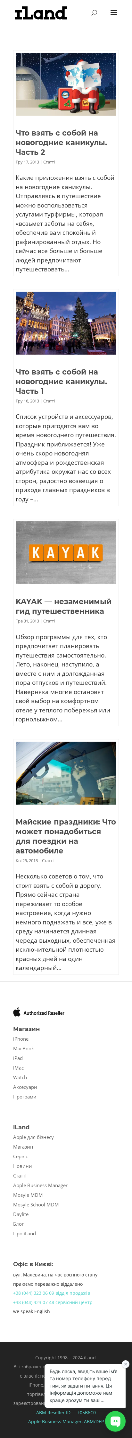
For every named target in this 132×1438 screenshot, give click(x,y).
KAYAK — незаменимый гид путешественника (63, 606)
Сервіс (20, 1156)
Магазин (23, 1146)
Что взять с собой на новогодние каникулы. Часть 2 (61, 142)
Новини (22, 1166)
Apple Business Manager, (56, 1421)
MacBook (23, 1048)
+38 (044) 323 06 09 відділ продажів (51, 1293)
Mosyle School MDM (36, 1204)
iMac (18, 1067)
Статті (49, 162)
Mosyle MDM (28, 1195)
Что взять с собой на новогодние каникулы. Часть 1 (61, 381)
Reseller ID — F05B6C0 (71, 1412)
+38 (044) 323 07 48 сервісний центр (53, 1302)
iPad (18, 1058)
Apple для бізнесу (33, 1137)
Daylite (21, 1214)
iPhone (21, 1039)
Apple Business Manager (40, 1185)
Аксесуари (25, 1087)
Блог (18, 1224)
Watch (20, 1077)
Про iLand (24, 1233)
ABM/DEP (94, 1421)
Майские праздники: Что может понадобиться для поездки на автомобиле (66, 836)
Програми (25, 1096)
